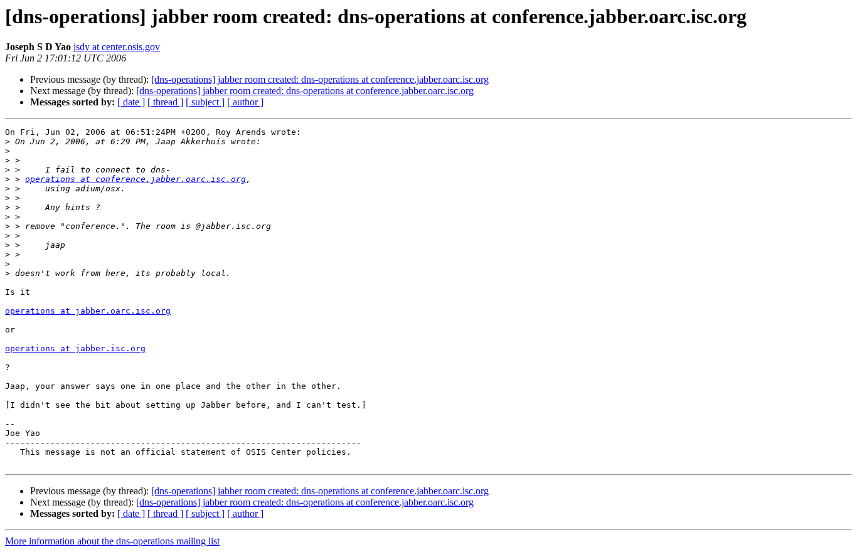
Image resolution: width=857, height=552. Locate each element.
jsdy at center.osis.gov (116, 46)
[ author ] (245, 102)
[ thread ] (165, 102)
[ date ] (131, 102)
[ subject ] (205, 102)
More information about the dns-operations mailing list (112, 541)
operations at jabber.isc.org (75, 348)
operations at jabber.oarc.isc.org (88, 311)
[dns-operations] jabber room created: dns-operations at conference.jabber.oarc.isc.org (320, 79)
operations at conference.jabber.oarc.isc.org (135, 179)
